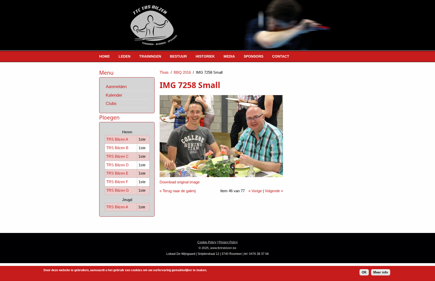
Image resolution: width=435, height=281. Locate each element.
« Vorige (255, 191)
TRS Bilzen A (117, 139)
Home (104, 56)
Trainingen (150, 56)
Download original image (180, 182)
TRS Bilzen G (117, 190)
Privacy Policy (228, 242)
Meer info (380, 272)
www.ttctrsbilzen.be (223, 248)
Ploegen (109, 117)
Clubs (111, 103)
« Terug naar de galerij (178, 191)
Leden (124, 56)
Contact (280, 56)
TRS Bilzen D (117, 165)
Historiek (205, 56)
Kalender (114, 95)
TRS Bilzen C (117, 156)
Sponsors (253, 56)
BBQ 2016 (182, 72)
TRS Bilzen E (117, 173)
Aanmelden (116, 86)
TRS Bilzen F (117, 182)
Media (229, 56)
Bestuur (178, 56)
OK (364, 272)
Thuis (164, 72)
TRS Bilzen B (117, 148)
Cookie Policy (206, 242)
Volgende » (274, 191)
